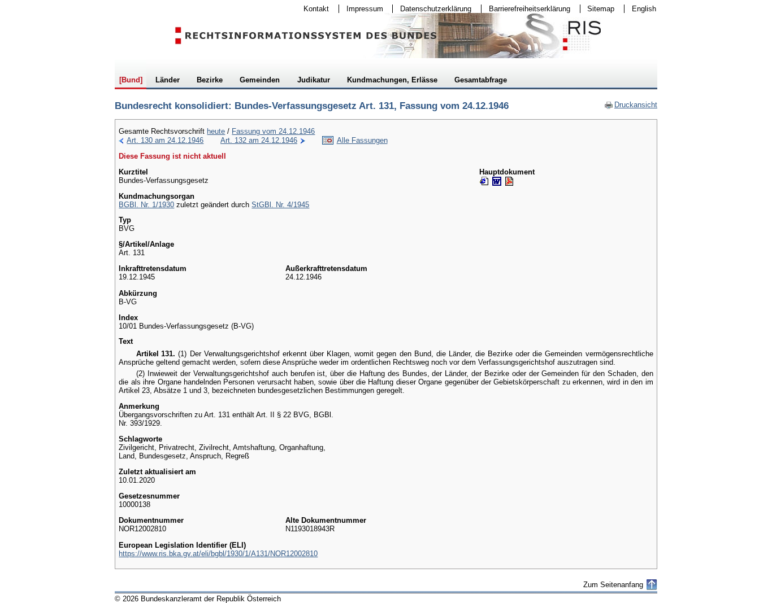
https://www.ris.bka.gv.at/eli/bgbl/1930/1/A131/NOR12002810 (218, 553)
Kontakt (312, 9)
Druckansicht (630, 104)
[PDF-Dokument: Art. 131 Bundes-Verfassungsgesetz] (509, 181)
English (644, 9)
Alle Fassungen (362, 140)
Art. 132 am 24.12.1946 (258, 140)
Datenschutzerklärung (432, 9)
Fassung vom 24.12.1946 (273, 131)
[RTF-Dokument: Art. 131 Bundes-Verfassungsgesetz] (497, 181)
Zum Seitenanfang (613, 584)
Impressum (361, 9)
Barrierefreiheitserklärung (526, 9)
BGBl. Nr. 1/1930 (146, 204)
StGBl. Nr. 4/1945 (280, 204)
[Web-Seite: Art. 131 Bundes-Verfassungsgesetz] (484, 181)
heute (216, 131)
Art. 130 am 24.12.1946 (165, 140)
